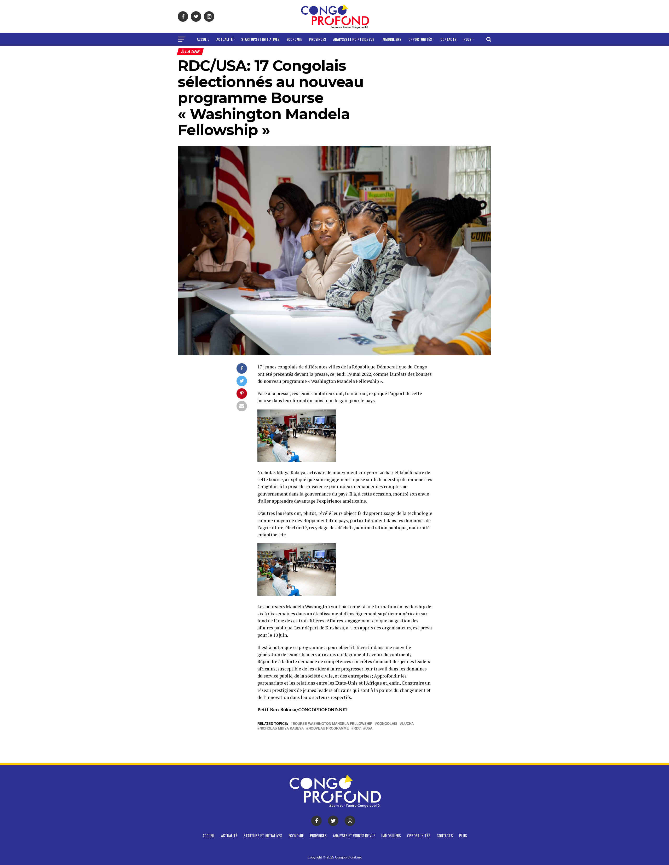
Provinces (317, 39)
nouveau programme (328, 728)
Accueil (203, 39)
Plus (467, 39)
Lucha (408, 724)
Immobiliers (391, 39)
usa (368, 728)
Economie (294, 39)
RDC (357, 728)
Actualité (224, 39)
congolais (387, 724)
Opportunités (420, 39)
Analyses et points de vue (353, 39)
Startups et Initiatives (260, 39)
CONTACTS (448, 39)
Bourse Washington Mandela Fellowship (332, 724)
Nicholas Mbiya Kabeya (281, 728)
